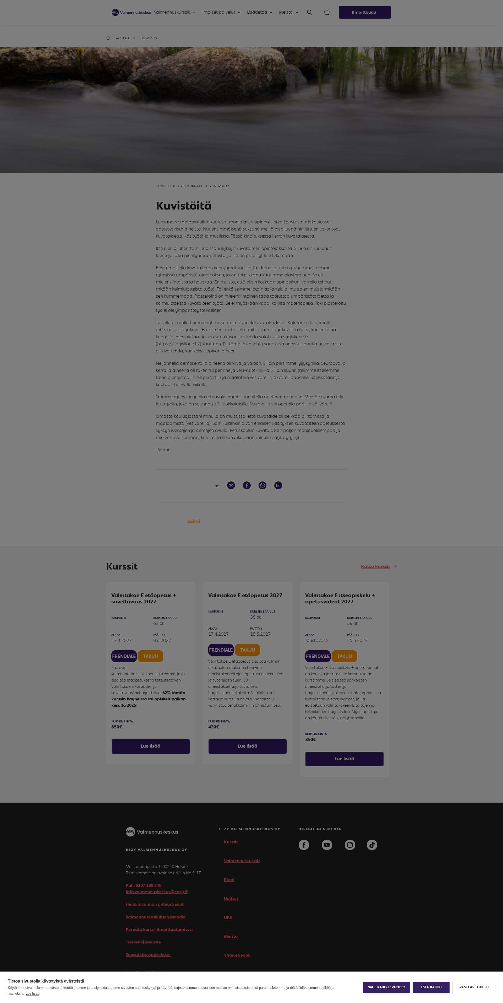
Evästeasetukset (473, 987)
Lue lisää (32, 993)
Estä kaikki (431, 987)
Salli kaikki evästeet (386, 987)
